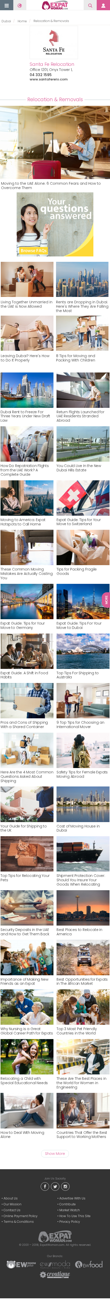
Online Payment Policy (21, 1216)
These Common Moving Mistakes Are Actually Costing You (26, 573)
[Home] (55, 5)
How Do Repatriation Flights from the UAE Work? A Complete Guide (25, 470)
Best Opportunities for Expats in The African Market (82, 981)
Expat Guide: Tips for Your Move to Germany (23, 625)
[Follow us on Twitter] (55, 1186)
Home (22, 21)
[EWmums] (21, 1264)
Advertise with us (72, 1198)
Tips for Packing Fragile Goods (77, 571)
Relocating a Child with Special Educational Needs (24, 1080)
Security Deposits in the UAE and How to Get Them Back (25, 932)
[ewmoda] (55, 1264)
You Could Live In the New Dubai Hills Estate (79, 468)
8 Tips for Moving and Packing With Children (75, 358)
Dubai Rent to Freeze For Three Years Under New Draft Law (25, 416)
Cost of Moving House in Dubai (78, 828)
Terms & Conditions (19, 1221)
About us (11, 1198)
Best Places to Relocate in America (79, 932)
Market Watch (69, 1210)
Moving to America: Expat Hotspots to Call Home (23, 522)
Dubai (6, 21)
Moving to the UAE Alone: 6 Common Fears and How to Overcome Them (51, 185)
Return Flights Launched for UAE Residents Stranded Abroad (80, 416)
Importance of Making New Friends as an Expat (24, 981)
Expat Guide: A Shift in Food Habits (24, 675)
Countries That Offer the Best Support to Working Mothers (82, 1135)
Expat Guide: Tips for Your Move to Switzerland (79, 522)
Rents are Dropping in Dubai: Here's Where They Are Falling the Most (82, 306)
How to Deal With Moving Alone (22, 1135)
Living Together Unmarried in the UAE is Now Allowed (26, 304)
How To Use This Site (75, 1216)
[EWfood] (88, 1264)
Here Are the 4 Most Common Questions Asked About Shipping (27, 776)
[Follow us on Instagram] (65, 1186)
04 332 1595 (41, 74)
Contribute (67, 1204)
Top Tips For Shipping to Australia (78, 675)
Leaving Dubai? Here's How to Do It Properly (25, 358)
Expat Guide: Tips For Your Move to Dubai (79, 625)
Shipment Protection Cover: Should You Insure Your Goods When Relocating (81, 880)
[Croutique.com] (55, 1274)
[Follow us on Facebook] (44, 1186)
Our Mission (12, 1204)
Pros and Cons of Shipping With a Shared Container (24, 724)
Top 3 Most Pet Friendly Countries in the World (77, 1031)
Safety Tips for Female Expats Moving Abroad (82, 774)
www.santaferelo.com (49, 79)
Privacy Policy (69, 1221)
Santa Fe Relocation (52, 64)
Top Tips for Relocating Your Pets (25, 878)
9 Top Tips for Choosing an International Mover (80, 724)
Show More (55, 1153)
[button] (6, 5)
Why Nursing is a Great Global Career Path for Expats (27, 1031)
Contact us (12, 1210)
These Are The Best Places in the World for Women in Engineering (81, 1082)
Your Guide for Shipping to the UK (24, 828)
